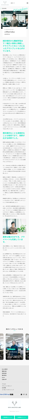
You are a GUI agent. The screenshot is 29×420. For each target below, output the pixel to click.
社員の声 (4, 379)
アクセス (4, 384)
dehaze (27, 3)
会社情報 (4, 387)
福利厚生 (4, 375)
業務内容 (4, 371)
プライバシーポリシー (7, 385)
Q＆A (3, 377)
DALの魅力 (5, 369)
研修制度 (4, 373)
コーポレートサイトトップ (8, 389)
